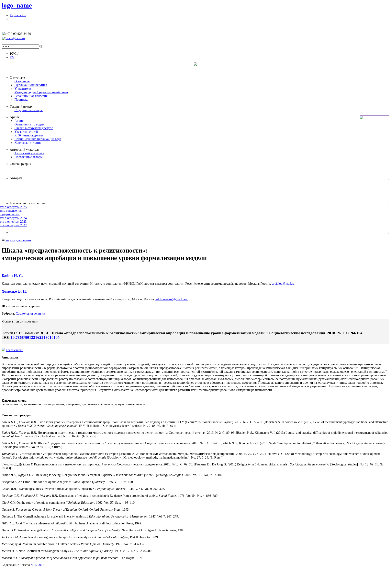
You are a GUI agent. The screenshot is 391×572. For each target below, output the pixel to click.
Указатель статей (26, 131)
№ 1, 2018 (37, 565)
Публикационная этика (30, 85)
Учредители (22, 88)
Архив (14, 117)
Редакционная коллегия (30, 96)
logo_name (17, 5)
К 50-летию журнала (28, 135)
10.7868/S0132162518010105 (35, 337)
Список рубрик (20, 164)
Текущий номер (21, 106)
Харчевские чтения (27, 142)
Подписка (21, 99)
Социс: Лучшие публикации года (37, 139)
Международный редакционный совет (41, 92)
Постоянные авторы (28, 157)
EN (12, 57)
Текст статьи (14, 350)
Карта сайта (18, 15)
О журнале (17, 77)
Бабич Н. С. (12, 275)
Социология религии (30, 313)
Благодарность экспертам (27, 203)
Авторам (16, 178)
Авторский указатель (24, 149)
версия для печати (18, 240)
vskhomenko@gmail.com (171, 299)
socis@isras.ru (15, 38)
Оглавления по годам (29, 124)
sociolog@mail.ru (283, 283)
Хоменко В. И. (14, 291)
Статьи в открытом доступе (33, 128)
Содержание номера (28, 110)
